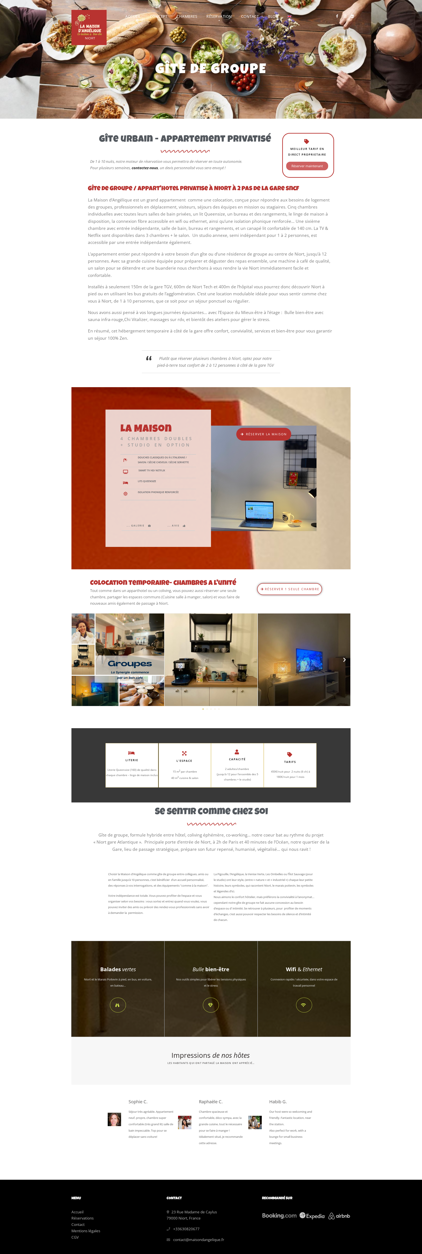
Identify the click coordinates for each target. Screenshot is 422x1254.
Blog (273, 16)
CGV (75, 1237)
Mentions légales (85, 1230)
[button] (77, 659)
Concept (158, 16)
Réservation (219, 16)
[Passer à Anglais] (289, 19)
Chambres (186, 16)
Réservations (82, 1218)
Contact (250, 16)
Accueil (133, 16)
